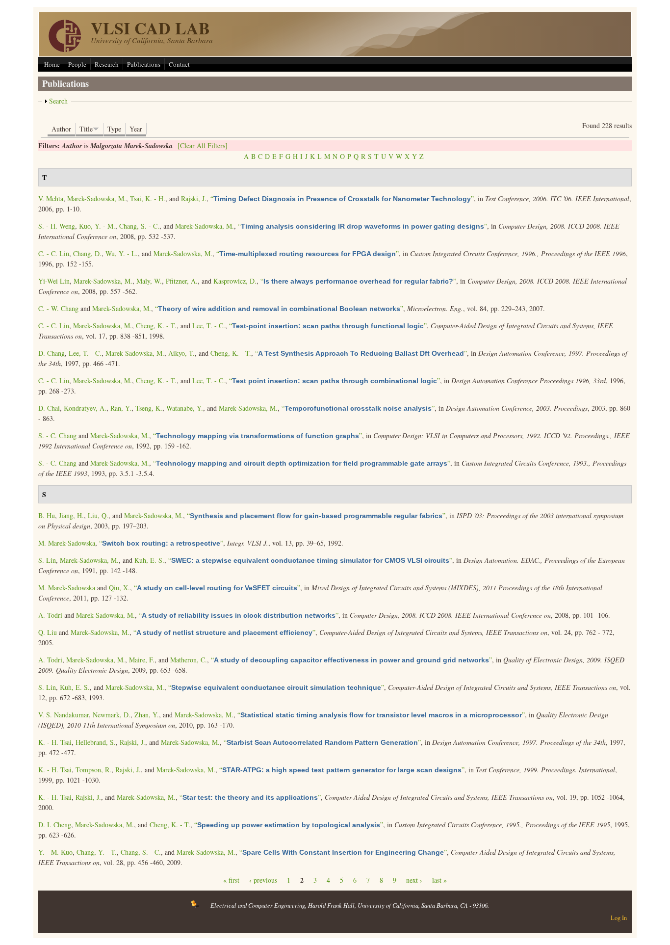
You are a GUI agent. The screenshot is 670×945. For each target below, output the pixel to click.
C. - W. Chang (58, 308)
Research (107, 64)
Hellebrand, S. (96, 742)
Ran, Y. (120, 408)
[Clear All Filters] (203, 145)
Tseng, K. (148, 408)
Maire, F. (142, 659)
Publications (143, 64)
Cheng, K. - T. (156, 325)
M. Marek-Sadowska (66, 543)
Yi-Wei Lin (54, 281)
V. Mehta (50, 198)
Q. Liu (47, 632)
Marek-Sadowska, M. (96, 198)
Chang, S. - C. (139, 226)
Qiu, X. (119, 587)
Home (52, 64)
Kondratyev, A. (85, 408)
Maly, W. (149, 281)
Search (58, 100)
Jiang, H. (71, 515)
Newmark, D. (111, 714)
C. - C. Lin (53, 253)
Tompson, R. (93, 769)
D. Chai (49, 408)
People (77, 64)
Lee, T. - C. (208, 325)
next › (414, 880)
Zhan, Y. (146, 714)
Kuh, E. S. (149, 560)
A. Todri (50, 615)
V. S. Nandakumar (63, 714)
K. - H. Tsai (55, 742)
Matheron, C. (188, 659)
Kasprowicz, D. (235, 281)
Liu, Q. (98, 515)
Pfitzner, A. (182, 281)
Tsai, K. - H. (147, 198)
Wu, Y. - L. (121, 253)
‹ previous (263, 880)
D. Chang (51, 353)
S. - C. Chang (57, 435)
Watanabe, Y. (184, 408)
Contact (179, 64)
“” (342, 198)
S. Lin (47, 560)
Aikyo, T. (181, 353)
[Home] (65, 49)
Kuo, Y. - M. (97, 226)
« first (231, 880)
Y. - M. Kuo (55, 852)
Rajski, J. (193, 198)
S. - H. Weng (56, 226)
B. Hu (46, 515)
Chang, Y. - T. (97, 852)
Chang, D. (87, 253)
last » (439, 880)
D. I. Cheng (54, 824)
